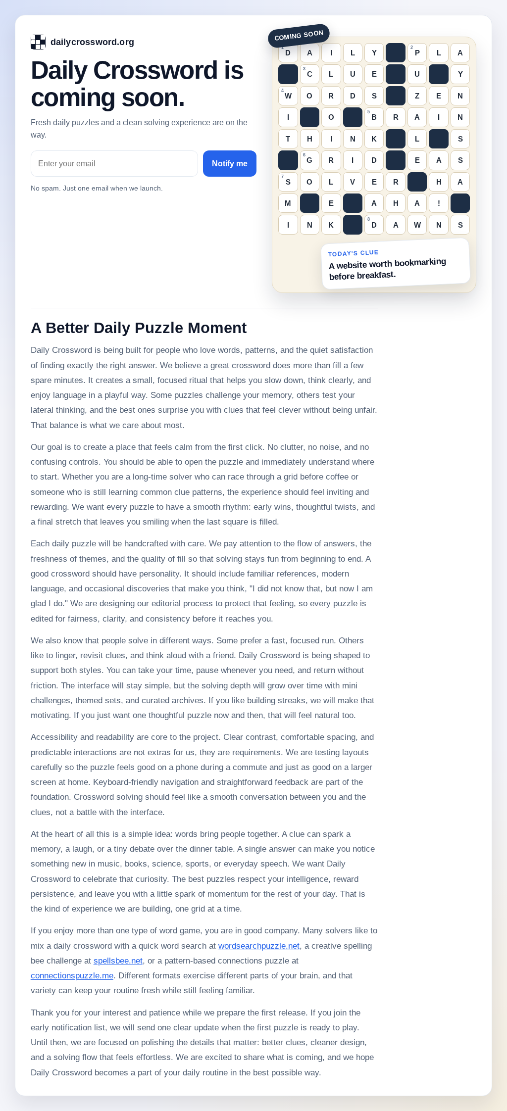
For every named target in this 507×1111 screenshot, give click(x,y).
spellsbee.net (118, 961)
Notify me (230, 163)
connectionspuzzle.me (72, 975)
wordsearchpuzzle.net (259, 946)
